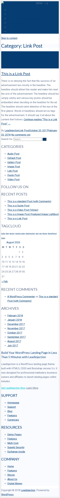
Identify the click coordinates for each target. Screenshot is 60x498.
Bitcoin (11, 475)
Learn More (32, 388)
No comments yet (20, 134)
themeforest (52, 234)
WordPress (7, 494)
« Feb (5, 281)
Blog (9, 411)
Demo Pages (14, 434)
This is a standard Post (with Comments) (29, 201)
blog (7, 234)
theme (44, 234)
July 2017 (12, 345)
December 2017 (16, 324)
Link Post (24, 130)
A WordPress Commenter (21, 296)
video (3, 238)
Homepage (13, 402)
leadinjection (30, 234)
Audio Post (13, 153)
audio (3, 234)
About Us (12, 479)
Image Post (13, 166)
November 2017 (16, 328)
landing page (20, 234)
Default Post (14, 158)
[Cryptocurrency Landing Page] (18, 3)
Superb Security (15, 447)
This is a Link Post (15, 73)
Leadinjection (12, 130)
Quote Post (13, 175)
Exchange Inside (16, 451)
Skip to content (9, 38)
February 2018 (15, 315)
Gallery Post (14, 162)
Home (10, 466)
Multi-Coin (12, 443)
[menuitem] (10, 10)
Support (11, 407)
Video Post (13, 179)
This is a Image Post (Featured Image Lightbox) (33, 214)
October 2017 (14, 332)
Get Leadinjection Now (13, 388)
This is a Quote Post (18, 205)
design (12, 234)
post (37, 234)
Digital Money (14, 483)
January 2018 (14, 319)
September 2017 (16, 337)
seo (40, 234)
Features (12, 415)
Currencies (13, 419)
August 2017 (14, 341)
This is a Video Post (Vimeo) (22, 210)
